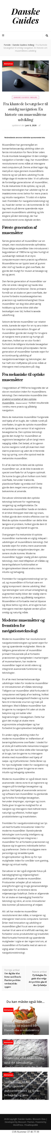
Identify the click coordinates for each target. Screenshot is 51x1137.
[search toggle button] (47, 36)
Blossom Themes (26, 1122)
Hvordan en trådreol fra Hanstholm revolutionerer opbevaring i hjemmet (22, 1030)
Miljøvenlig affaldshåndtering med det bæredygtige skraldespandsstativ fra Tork (24, 1062)
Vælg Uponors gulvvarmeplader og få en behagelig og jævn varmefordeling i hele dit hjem (24, 1092)
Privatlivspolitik (31, 1125)
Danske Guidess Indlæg (25, 97)
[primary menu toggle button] (3, 35)
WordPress (18, 1125)
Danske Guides (25, 16)
